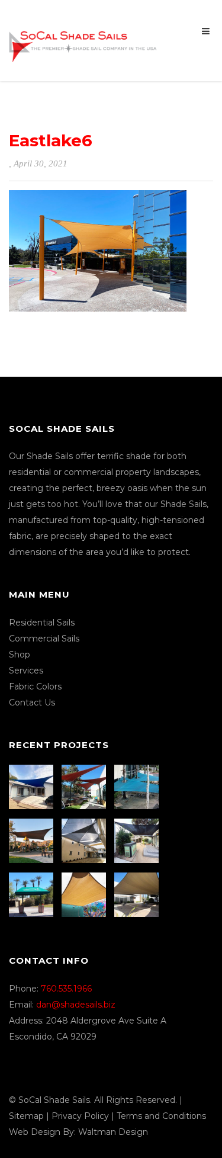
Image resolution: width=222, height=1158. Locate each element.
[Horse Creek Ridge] (32, 841)
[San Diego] (138, 841)
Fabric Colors (35, 686)
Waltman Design (113, 1132)
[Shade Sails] (83, 39)
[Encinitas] (85, 787)
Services (26, 670)
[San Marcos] (138, 787)
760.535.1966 (66, 988)
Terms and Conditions (161, 1116)
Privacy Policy (80, 1116)
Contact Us (32, 702)
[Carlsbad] (85, 894)
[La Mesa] (32, 787)
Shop (19, 654)
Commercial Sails (44, 638)
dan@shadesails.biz (75, 1004)
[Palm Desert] (32, 894)
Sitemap (26, 1116)
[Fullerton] (138, 894)
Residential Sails (42, 622)
